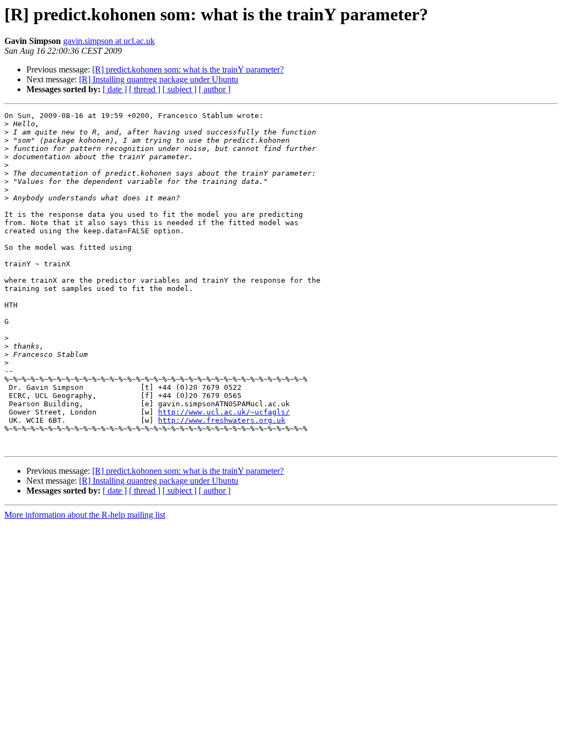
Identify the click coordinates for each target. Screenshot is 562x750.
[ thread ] (144, 89)
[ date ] (115, 89)
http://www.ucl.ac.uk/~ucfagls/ (224, 412)
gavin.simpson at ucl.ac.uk (109, 41)
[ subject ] (179, 89)
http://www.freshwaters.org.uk (221, 420)
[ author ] (215, 89)
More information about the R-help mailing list (84, 514)
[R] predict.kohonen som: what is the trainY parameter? (188, 69)
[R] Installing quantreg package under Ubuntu (158, 79)
